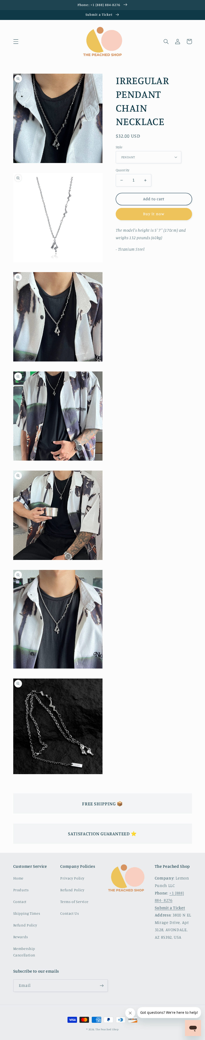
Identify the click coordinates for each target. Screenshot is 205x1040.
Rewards (20, 937)
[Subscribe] (101, 985)
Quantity (123, 170)
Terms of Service (74, 901)
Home (18, 878)
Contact (19, 901)
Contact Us (69, 913)
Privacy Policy (72, 878)
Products (21, 890)
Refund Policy (25, 925)
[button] (16, 41)
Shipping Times (26, 913)
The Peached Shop (107, 1029)
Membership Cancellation (24, 951)
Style (119, 147)
